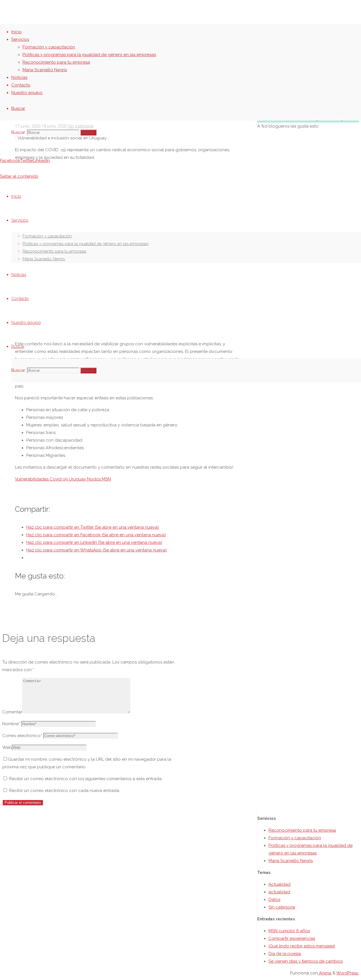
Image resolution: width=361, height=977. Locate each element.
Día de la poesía (284, 953)
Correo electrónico (22, 735)
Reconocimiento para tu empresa (302, 830)
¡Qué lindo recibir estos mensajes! (301, 946)
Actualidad (279, 884)
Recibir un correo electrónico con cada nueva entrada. (64, 790)
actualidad (279, 891)
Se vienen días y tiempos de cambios (305, 961)
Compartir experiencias (291, 938)
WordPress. (347, 973)
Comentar (12, 712)
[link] (18, 108)
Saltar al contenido (19, 176)
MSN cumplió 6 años (289, 930)
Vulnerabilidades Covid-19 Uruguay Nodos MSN (63, 479)
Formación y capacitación (294, 837)
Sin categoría (281, 907)
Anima (324, 973)
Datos (274, 899)
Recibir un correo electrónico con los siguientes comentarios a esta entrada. (85, 778)
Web (7, 747)
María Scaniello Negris (290, 860)
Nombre (11, 723)
